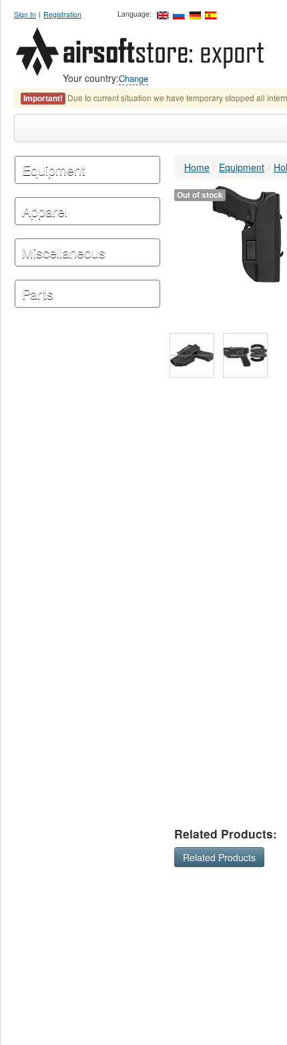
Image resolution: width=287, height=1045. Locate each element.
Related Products (219, 857)
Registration (62, 14)
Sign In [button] (25, 14)
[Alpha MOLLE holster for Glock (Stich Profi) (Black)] (192, 355)
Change (133, 78)
